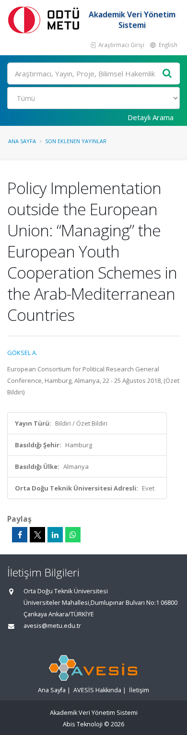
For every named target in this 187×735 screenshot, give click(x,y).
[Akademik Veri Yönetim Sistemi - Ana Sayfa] (45, 19)
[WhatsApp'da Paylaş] (73, 534)
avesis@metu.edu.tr (52, 626)
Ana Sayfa (22, 141)
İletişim (139, 690)
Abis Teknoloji (83, 724)
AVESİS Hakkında (97, 690)
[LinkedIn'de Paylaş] (55, 534)
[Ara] (167, 74)
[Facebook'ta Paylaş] (19, 534)
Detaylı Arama (151, 117)
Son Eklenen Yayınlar (75, 141)
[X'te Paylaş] (37, 534)
